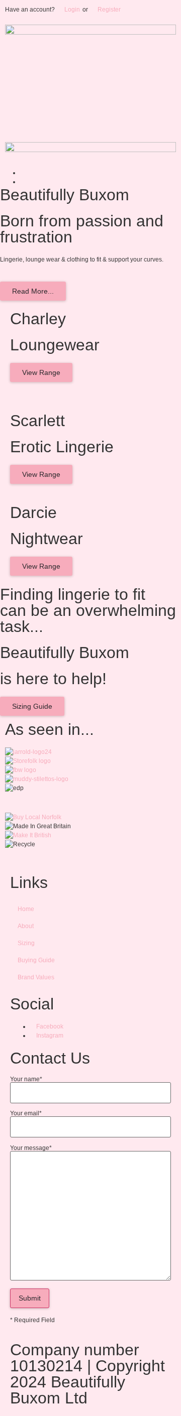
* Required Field (32, 1320)
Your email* (26, 1113)
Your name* (26, 1079)
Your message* (31, 1148)
